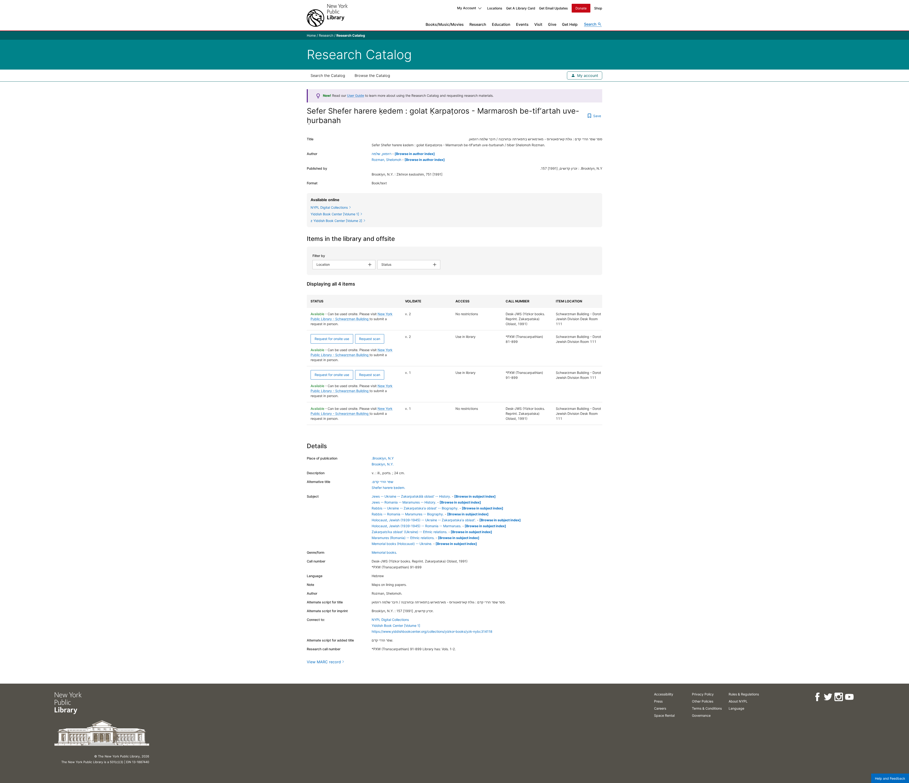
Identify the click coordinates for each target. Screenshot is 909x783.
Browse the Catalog (372, 75)
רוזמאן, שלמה (381, 154)
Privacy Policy (703, 694)
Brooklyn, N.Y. (383, 464)
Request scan (369, 339)
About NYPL (738, 701)
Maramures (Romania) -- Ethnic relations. (403, 538)
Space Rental (664, 715)
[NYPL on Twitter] (828, 697)
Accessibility (663, 694)
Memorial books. (384, 552)
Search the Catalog (328, 75)
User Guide (355, 95)
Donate (581, 8)
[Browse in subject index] (475, 496)
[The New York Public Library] (327, 15)
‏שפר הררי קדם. (382, 482)
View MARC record (324, 661)
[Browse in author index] (415, 154)
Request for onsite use (332, 339)
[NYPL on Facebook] (817, 697)
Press (658, 701)
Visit (538, 24)
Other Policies (702, 701)
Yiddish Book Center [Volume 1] (396, 626)
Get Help (570, 24)
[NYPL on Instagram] (838, 697)
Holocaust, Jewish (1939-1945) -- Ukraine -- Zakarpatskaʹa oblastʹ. (424, 520)
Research (477, 24)
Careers (660, 708)
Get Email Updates (553, 8)
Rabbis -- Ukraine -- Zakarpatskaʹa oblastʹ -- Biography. (415, 508)
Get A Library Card (520, 8)
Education (501, 24)
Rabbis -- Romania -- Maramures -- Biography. (408, 514)
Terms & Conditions (707, 708)
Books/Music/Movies (445, 24)
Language (736, 708)
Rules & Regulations (744, 694)
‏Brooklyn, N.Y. (383, 458)
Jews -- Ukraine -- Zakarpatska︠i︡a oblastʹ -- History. (411, 496)
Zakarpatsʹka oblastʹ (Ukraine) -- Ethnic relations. (409, 532)
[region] (454, 360)
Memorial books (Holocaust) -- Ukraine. (402, 544)
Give (552, 24)
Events (522, 24)
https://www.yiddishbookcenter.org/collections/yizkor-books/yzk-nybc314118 (432, 631)
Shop (598, 8)
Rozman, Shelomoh (386, 160)
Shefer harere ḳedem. (388, 488)
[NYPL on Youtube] (849, 697)
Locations (494, 8)
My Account (466, 8)
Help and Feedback (890, 778)
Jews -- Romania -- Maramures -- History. (404, 502)
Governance (701, 715)
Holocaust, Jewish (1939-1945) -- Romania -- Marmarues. (416, 526)
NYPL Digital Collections (390, 620)
